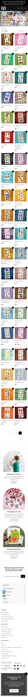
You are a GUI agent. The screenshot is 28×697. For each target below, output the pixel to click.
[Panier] (22, 8)
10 (16, 433)
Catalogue (4, 637)
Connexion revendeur (6, 628)
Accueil (3, 14)
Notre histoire (4, 612)
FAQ (2, 643)
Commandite (4, 658)
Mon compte (4, 621)
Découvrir (14, 482)
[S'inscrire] (23, 576)
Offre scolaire (4, 626)
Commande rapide (6, 631)
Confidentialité (5, 653)
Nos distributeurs (5, 614)
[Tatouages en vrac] (14, 499)
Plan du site (4, 649)
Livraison (3, 645)
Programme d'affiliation (7, 618)
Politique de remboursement (8, 655)
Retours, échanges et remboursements (11, 647)
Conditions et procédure (7, 635)
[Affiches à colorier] (14, 461)
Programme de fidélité (7, 616)
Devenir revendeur (6, 633)
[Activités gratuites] (14, 536)
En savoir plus (14, 519)
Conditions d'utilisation (7, 651)
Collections (9, 14)
